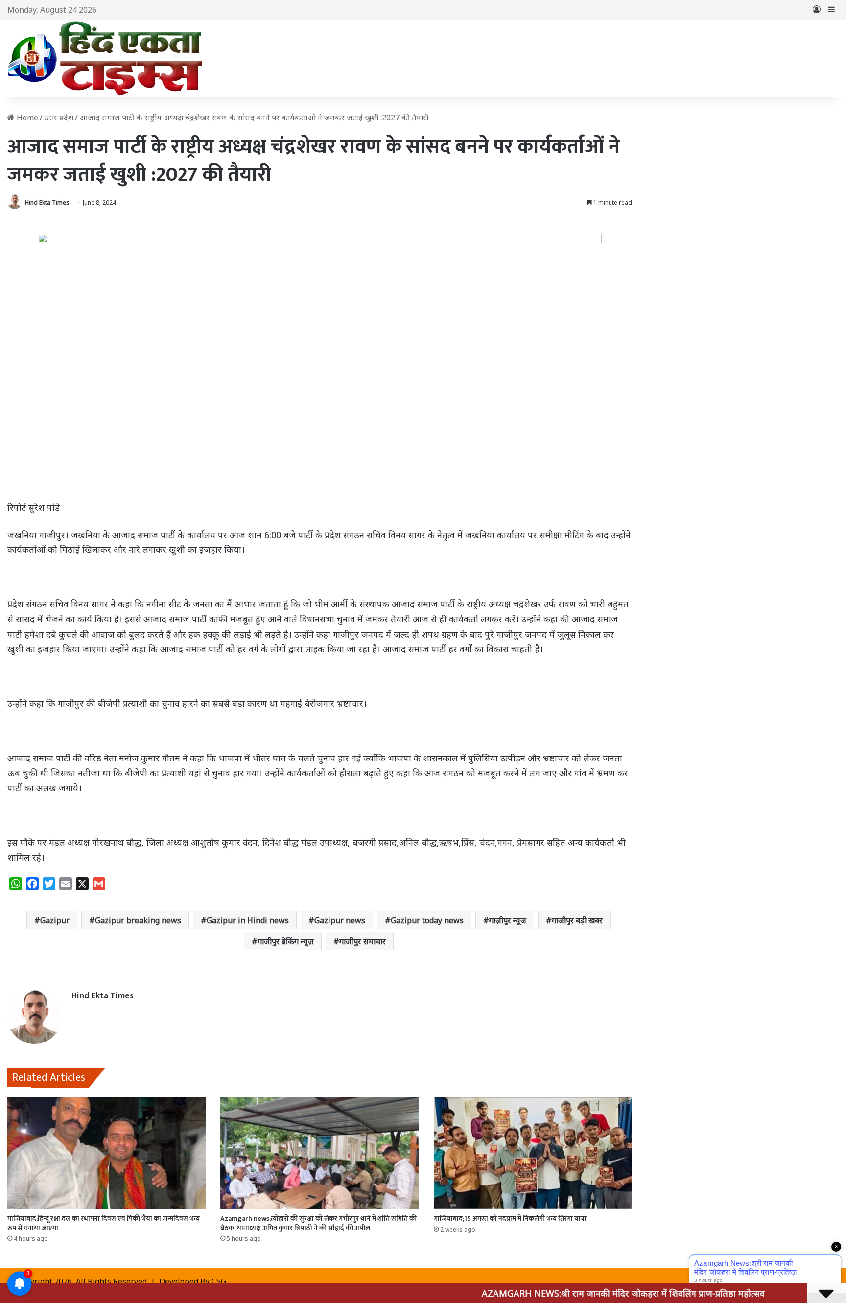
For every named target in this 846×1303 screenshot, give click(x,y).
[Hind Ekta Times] (105, 58)
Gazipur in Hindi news (248, 920)
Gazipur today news (427, 920)
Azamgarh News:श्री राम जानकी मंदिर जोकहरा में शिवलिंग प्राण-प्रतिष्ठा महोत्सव (577, 1293)
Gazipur (55, 920)
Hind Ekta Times (47, 202)
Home (26, 117)
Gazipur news (339, 920)
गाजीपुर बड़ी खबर (577, 920)
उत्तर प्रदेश (58, 117)
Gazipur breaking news (138, 920)
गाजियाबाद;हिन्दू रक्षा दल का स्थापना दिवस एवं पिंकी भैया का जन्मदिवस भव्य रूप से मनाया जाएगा (103, 1223)
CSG (219, 1281)
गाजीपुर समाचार (362, 941)
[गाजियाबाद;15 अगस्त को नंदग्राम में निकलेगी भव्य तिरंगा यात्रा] (533, 1153)
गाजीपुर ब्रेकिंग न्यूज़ (286, 941)
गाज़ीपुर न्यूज (507, 920)
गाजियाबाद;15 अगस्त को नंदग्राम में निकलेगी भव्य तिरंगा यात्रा (510, 1218)
